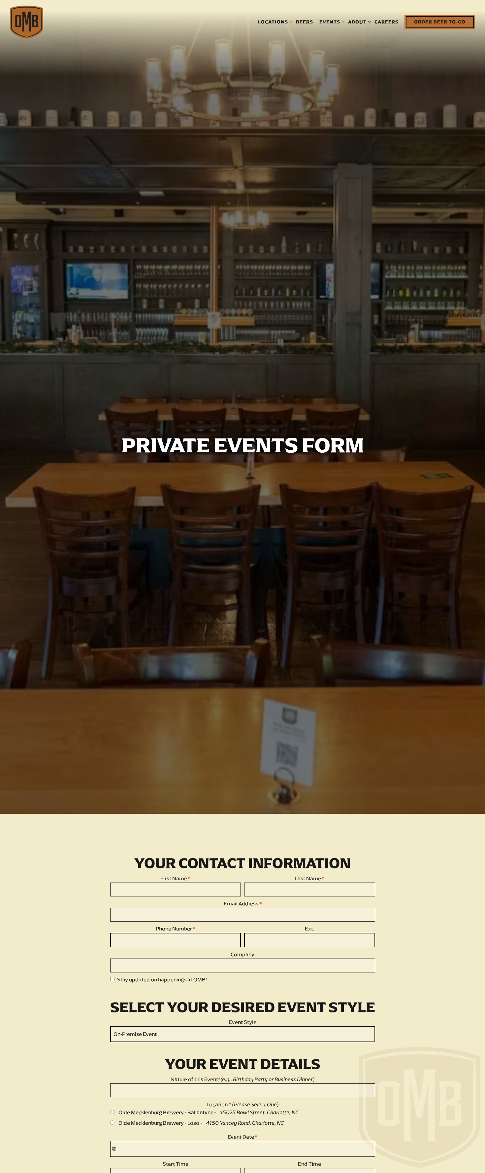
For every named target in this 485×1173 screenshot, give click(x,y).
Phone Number (175, 935)
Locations (274, 22)
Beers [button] (304, 22)
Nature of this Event (243, 1086)
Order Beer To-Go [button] (440, 22)
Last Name (309, 885)
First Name (175, 885)
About (358, 22)
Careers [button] (386, 22)
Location (243, 1111)
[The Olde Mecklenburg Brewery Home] (26, 21)
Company (242, 961)
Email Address (243, 910)
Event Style (242, 1029)
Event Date (242, 1143)
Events (330, 22)
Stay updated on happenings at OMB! (162, 986)
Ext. (309, 935)
